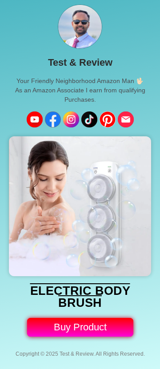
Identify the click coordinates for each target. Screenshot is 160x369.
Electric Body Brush (80, 296)
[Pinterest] (108, 119)
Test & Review (80, 62)
